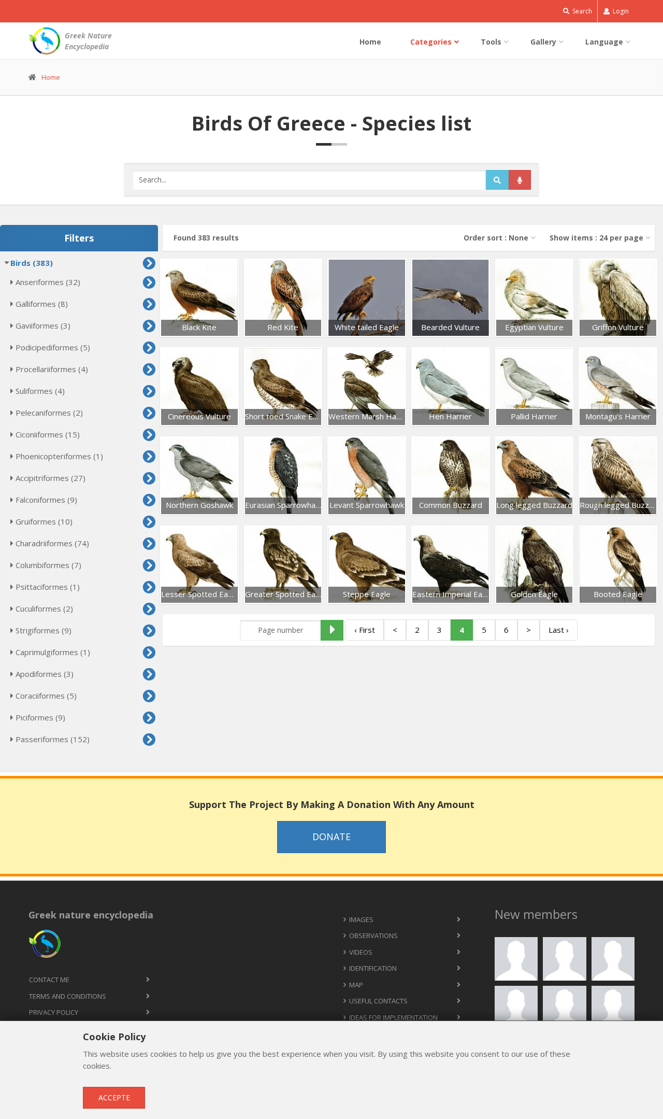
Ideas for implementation (393, 1017)
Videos (360, 952)
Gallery (543, 42)
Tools (491, 42)
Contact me (49, 979)
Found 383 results (206, 238)
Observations (373, 935)
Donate (331, 836)
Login (620, 11)
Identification (373, 968)
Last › (559, 630)
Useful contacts (378, 1000)
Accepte (114, 1097)
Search (581, 11)
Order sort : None (496, 238)
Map (356, 984)
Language (604, 42)
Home (370, 42)
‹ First (364, 630)
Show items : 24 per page (596, 238)
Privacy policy (53, 1012)
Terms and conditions (67, 996)
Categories (431, 42)
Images (361, 919)
